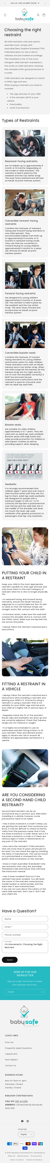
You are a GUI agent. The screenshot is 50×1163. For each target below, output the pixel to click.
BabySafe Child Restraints (22, 1153)
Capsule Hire (11, 1054)
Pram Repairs (11, 1059)
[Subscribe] (42, 992)
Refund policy (23, 1156)
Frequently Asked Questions (18, 1048)
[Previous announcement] (5, 3)
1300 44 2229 (21, 1101)
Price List (9, 1042)
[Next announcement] (45, 3)
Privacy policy (36, 1156)
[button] (5, 15)
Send (9, 960)
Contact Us (10, 1065)
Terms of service (16, 1160)
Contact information (34, 1160)
